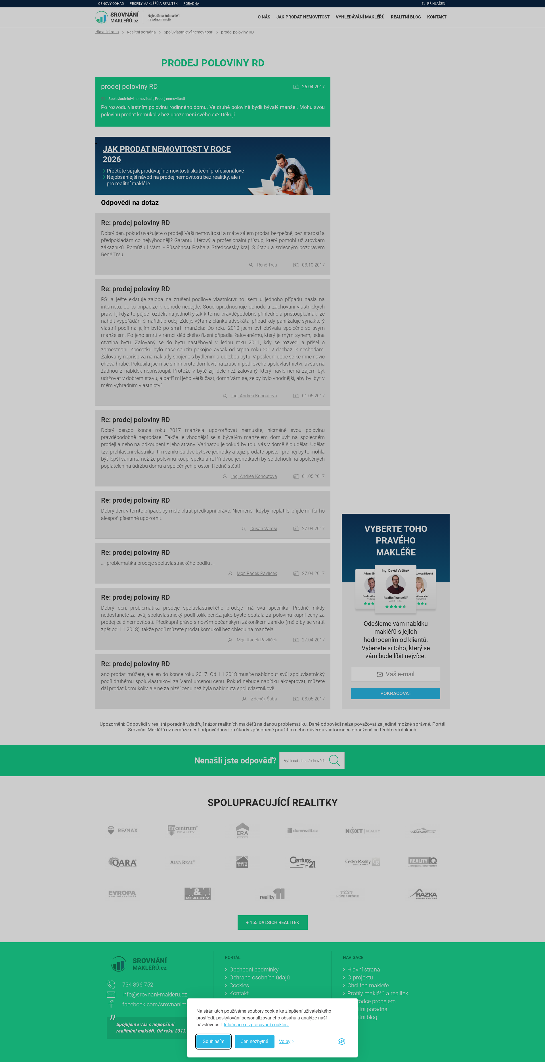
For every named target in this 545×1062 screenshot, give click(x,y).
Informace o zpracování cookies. (256, 1024)
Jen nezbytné (254, 1041)
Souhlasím (213, 1041)
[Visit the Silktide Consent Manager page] (342, 1041)
